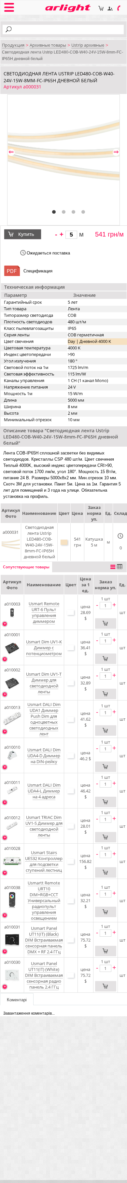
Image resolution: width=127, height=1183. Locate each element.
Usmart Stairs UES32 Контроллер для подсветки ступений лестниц (44, 861)
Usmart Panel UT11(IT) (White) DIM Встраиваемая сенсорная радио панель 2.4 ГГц (44, 975)
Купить (27, 234)
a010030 (12, 962)
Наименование (44, 585)
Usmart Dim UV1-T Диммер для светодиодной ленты (44, 683)
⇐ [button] (11, 152)
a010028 (12, 848)
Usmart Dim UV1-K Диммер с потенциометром (44, 647)
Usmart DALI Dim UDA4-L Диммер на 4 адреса (44, 791)
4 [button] (83, 212)
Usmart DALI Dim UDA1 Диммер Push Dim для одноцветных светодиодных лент (44, 719)
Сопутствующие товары (26, 567)
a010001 (12, 635)
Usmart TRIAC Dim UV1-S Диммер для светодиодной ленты (44, 826)
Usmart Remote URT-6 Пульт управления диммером (44, 612)
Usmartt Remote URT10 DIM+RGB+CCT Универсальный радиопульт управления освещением (44, 900)
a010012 (12, 818)
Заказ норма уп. (105, 585)
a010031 (12, 927)
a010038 (12, 887)
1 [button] (54, 212)
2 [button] (64, 212)
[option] (64, 151)
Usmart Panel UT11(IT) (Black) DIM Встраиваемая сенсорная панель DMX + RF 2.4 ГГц (44, 940)
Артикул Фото (12, 585)
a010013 (12, 707)
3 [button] (73, 212)
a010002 (12, 670)
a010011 (12, 782)
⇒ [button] (116, 152)
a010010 (12, 747)
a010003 (12, 604)
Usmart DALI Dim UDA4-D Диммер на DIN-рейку (44, 755)
